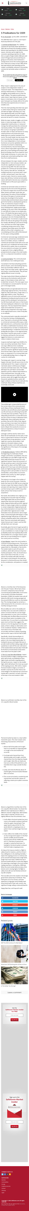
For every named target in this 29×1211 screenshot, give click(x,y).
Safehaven (5, 1178)
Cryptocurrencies (6, 1186)
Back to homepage (6, 894)
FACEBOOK (15, 898)
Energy (3, 1184)
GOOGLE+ (15, 905)
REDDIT (15, 911)
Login (3, 1192)
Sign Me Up (14, 1019)
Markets (4, 1180)
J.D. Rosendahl (7, 37)
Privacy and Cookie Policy (8, 1205)
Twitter (15, 901)
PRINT (15, 915)
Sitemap (4, 1190)
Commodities (5, 1182)
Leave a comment (14, 992)
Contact (3, 1188)
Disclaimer (22, 1204)
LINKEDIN (15, 908)
